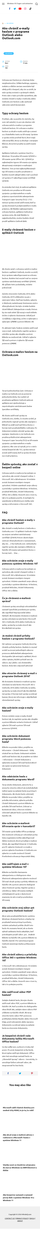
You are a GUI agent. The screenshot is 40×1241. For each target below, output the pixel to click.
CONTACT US (10, 1218)
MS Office (8, 53)
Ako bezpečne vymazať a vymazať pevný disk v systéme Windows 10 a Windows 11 (18, 1197)
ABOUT (20, 1221)
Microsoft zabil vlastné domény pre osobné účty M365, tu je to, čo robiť (18, 1108)
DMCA (32, 1218)
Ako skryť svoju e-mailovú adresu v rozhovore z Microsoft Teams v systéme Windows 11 (18, 1137)
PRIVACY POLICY (22, 1218)
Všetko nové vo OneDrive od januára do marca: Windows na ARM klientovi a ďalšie (20, 1167)
